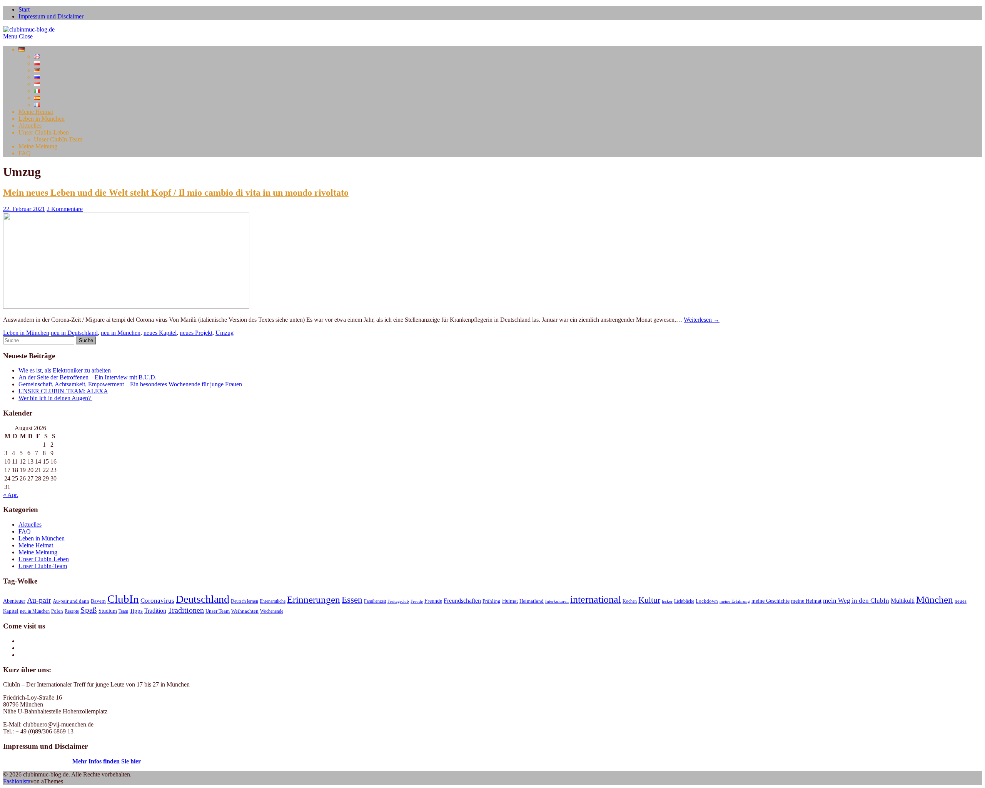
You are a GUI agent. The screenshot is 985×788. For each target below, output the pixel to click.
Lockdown (707, 601)
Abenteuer (14, 601)
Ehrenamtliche (272, 601)
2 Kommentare (65, 209)
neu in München (120, 332)
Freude (417, 601)
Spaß (88, 610)
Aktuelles (30, 125)
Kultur (649, 600)
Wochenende (271, 611)
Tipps (136, 611)
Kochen (630, 601)
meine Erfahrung (735, 601)
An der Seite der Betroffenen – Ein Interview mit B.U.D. (87, 377)
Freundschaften (462, 600)
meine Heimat (806, 601)
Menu (10, 36)
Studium (107, 611)
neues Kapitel (160, 332)
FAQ (24, 153)
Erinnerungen (313, 599)
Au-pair (39, 600)
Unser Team (217, 611)
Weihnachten (245, 611)
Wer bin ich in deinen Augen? (55, 398)
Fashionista (16, 781)
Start (24, 9)
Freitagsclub (398, 601)
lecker (667, 601)
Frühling (491, 601)
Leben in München (41, 118)
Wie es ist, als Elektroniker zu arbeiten (64, 370)
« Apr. (10, 495)
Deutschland (202, 599)
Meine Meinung (37, 146)
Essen (352, 600)
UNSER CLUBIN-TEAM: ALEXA (63, 391)
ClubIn (123, 599)
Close (26, 36)
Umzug (224, 332)
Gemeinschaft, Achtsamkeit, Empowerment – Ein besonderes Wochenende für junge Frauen (130, 384)
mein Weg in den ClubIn (856, 600)
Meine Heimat (35, 111)
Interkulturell (557, 601)
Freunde (433, 601)
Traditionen (186, 610)
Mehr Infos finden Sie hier (106, 761)
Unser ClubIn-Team (58, 139)
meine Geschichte (770, 601)
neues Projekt (196, 332)
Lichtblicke (684, 601)
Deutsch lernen (244, 601)
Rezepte (72, 611)
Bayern (98, 601)
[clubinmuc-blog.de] (29, 29)
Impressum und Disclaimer (50, 16)
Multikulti (903, 600)
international (595, 599)
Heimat (510, 601)
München (934, 599)
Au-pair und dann (71, 601)
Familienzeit (375, 601)
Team (123, 611)
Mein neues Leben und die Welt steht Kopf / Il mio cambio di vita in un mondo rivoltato (176, 193)
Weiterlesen (702, 319)
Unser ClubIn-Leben (43, 132)
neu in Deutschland (74, 332)
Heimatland (531, 601)
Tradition (155, 610)
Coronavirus (157, 600)
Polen (57, 611)
